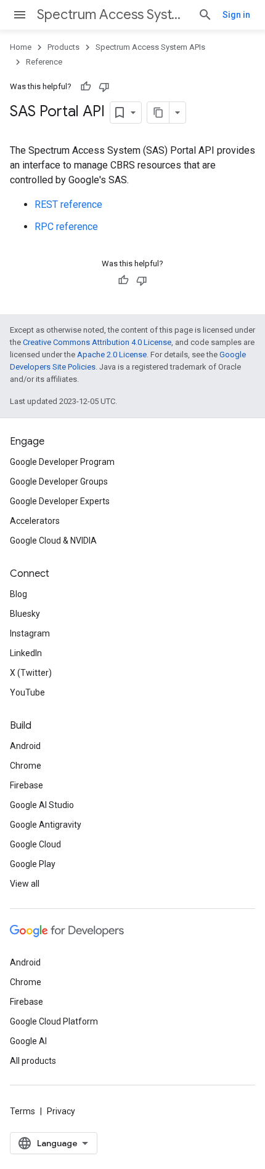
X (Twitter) (31, 673)
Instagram (30, 633)
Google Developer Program (62, 462)
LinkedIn (26, 653)
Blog (18, 594)
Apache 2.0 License (112, 354)
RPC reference (66, 226)
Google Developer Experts (60, 501)
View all (24, 884)
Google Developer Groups (59, 481)
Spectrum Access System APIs (112, 14)
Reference (44, 61)
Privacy (61, 1111)
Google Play (32, 864)
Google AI (28, 1041)
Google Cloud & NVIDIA (53, 540)
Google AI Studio (42, 805)
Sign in (236, 15)
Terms (22, 1111)
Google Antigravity (45, 825)
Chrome (25, 766)
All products (33, 1061)
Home (20, 47)
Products (63, 47)
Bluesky (25, 614)
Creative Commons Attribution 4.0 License (97, 342)
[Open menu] (19, 15)
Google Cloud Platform (54, 1021)
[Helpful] (85, 86)
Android (25, 746)
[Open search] (205, 14)
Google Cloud (35, 844)
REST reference (68, 204)
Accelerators (35, 521)
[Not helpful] (104, 86)
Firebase (26, 785)
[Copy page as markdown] (158, 112)
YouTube (27, 692)
